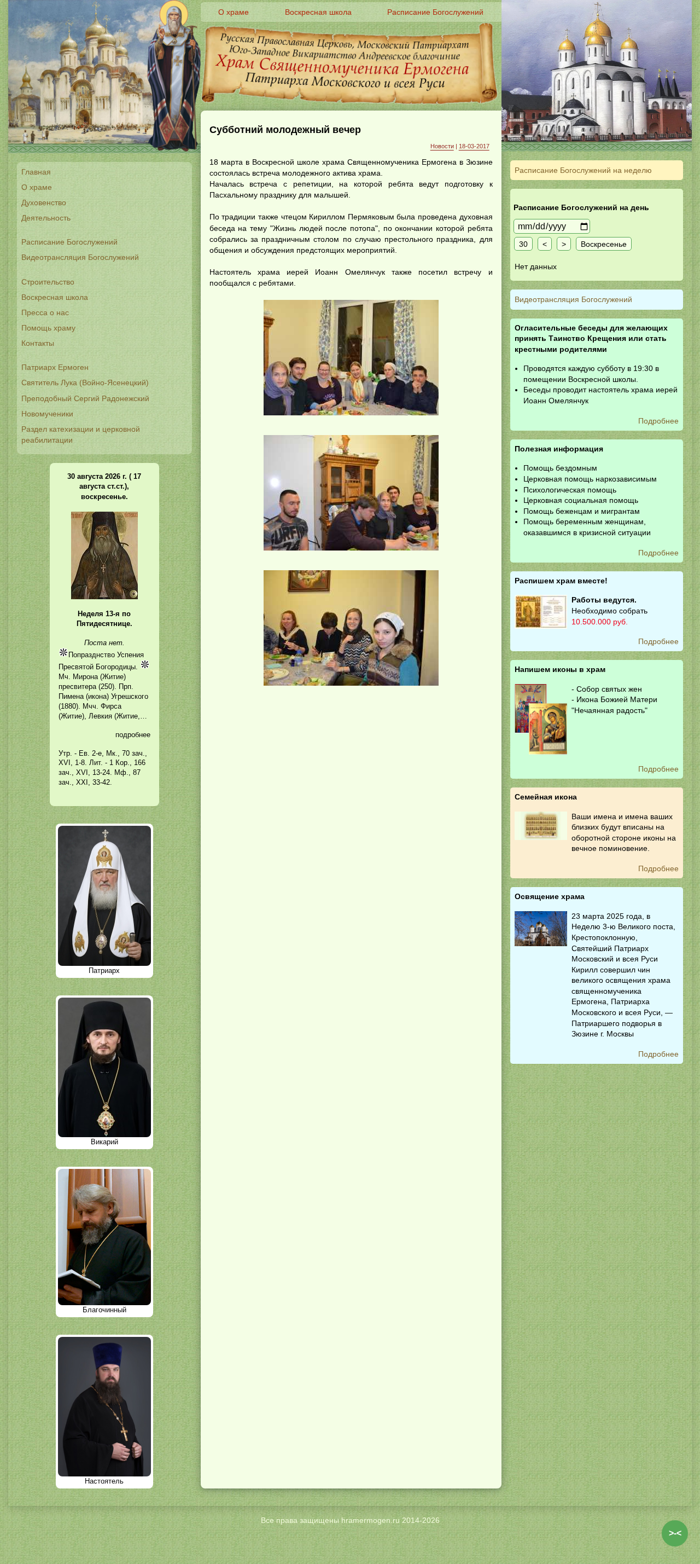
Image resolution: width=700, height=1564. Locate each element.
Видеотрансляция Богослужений (80, 257)
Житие (113, 677)
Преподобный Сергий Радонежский (85, 398)
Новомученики (47, 413)
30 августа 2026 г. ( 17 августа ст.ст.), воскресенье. (104, 486)
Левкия (100, 716)
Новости (442, 146)
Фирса (111, 706)
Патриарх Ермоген (55, 367)
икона (97, 696)
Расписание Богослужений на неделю (583, 170)
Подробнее (658, 420)
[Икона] (104, 597)
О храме (36, 187)
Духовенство (43, 202)
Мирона (85, 677)
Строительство (47, 281)
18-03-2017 (474, 146)
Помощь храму (48, 327)
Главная (36, 171)
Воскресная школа (54, 297)
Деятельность (46, 217)
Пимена (71, 696)
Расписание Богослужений (69, 242)
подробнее (132, 735)
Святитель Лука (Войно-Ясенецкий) (85, 382)
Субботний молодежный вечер (285, 129)
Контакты (37, 343)
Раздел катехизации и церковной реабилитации (80, 434)
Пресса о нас (45, 312)
